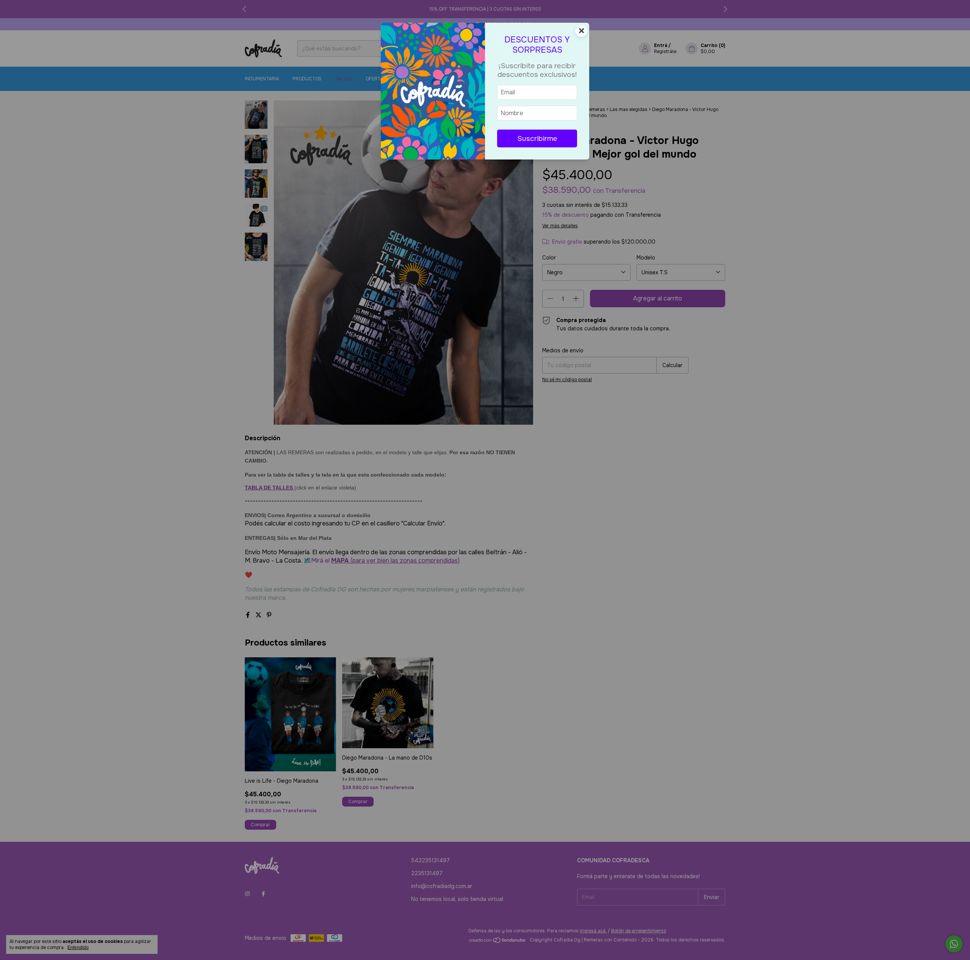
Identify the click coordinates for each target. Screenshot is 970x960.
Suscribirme (537, 138)
